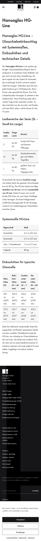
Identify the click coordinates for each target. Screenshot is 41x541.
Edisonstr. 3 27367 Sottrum (7, 379)
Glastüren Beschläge (8, 454)
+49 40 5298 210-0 (9, 384)
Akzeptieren (20, 520)
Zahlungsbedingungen (9, 404)
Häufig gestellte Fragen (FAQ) (11, 398)
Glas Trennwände (7, 467)
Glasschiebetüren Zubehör (7, 439)
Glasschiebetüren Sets (9, 428)
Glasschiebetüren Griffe (9, 434)
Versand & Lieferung (8, 408)
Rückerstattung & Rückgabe (10, 418)
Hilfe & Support (7, 391)
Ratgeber (10, 2)
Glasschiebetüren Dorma (10, 431)
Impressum (31, 538)
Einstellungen (20, 532)
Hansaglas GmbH (7, 376)
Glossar (19, 2)
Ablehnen (20, 526)
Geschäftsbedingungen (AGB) (11, 401)
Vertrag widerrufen (8, 414)
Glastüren (5, 451)
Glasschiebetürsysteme (9, 444)
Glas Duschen (6, 461)
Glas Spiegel (6, 464)
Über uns (27, 2)
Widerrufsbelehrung (8, 411)
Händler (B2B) (6, 394)
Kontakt (36, 2)
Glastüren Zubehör (8, 457)
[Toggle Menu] (3, 7)
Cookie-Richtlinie (11, 538)
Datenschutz (23, 538)
